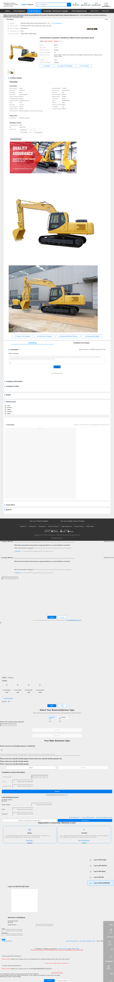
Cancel (62, 617)
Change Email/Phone (63, 980)
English (24, 4)
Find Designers (19, 11)
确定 (52, 705)
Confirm (52, 617)
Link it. (66, 795)
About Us (23, 526)
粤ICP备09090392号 (57, 538)
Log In (3, 939)
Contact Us (32, 526)
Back (31, 767)
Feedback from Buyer (81, 343)
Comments (32, 343)
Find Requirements (79, 11)
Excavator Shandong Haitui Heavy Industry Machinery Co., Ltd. (61, 15)
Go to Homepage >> (57, 23)
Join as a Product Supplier (38, 521)
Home (7, 11)
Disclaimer (42, 526)
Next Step (57, 735)
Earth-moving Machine (32, 15)
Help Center (95, 11)
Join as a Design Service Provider (72, 521)
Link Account (85, 820)
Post (57, 367)
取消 (62, 705)
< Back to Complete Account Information (29, 820)
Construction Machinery (16, 15)
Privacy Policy (78, 526)
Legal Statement (66, 526)
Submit (57, 730)
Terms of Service (53, 526)
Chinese (30, 4)
